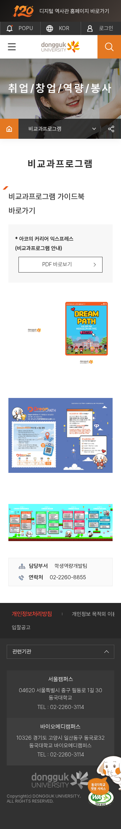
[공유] (111, 129)
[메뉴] (12, 47)
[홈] (9, 129)
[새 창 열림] (100, 798)
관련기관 (21, 651)
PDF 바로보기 (57, 264)
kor (64, 28)
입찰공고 (21, 627)
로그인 (106, 28)
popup (25, 30)
